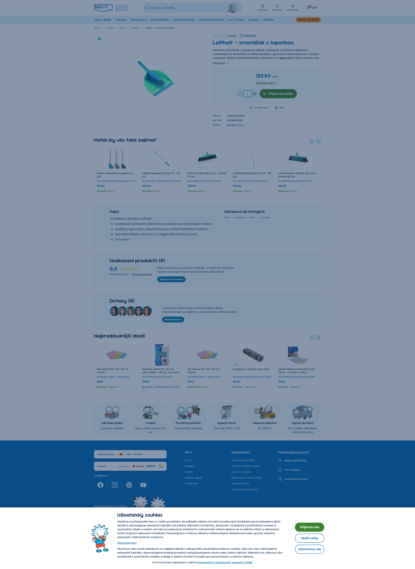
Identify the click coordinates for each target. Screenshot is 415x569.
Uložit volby (309, 538)
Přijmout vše (309, 527)
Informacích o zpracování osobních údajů (224, 562)
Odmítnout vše (309, 549)
